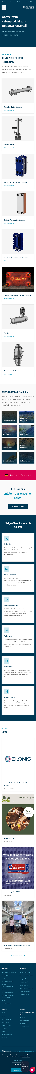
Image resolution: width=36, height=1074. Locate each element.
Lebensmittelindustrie (25, 972)
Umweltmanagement (7, 1034)
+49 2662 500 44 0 (24, 1024)
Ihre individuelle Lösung (8, 1004)
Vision (3, 1031)
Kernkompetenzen (6, 1025)
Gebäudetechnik (24, 985)
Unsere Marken (5, 1022)
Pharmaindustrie (24, 982)
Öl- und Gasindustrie (25, 991)
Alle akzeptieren (18, 1070)
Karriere (4, 1041)
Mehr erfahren (26, 1057)
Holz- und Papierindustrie (26, 988)
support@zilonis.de (25, 1027)
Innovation (4, 1028)
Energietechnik (24, 979)
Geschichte (4, 1038)
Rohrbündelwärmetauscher (9, 972)
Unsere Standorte (6, 1019)
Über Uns (12, 2)
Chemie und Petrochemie (26, 976)
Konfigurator (20, 2)
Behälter (4, 1000)
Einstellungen (18, 1060)
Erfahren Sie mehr (18, 506)
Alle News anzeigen (17, 956)
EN (4, 2)
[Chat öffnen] (32, 1070)
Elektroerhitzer (5, 976)
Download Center (30, 2)
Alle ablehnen (18, 1065)
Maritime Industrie (24, 994)
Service (3, 1016)
